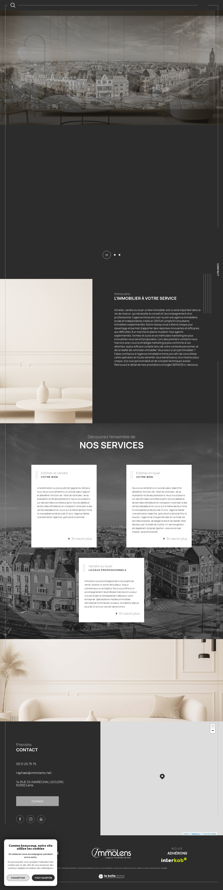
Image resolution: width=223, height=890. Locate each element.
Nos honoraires (106, 863)
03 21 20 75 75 (26, 758)
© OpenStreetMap (209, 828)
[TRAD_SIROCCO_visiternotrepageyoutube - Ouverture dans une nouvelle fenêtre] (41, 814)
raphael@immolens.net (34, 767)
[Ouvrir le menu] (202, 5)
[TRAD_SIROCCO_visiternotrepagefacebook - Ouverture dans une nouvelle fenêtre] (20, 814)
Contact (218, 269)
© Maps (195, 828)
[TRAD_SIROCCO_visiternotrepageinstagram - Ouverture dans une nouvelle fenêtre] (31, 814)
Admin (139, 863)
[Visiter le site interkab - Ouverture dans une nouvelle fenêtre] (174, 854)
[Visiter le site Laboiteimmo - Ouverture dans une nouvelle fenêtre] (111, 874)
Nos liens (145, 863)
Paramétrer (18, 877)
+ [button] (213, 720)
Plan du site (118, 863)
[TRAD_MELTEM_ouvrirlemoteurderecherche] (13, 5)
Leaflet (185, 828)
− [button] (213, 725)
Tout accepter (43, 877)
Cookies (164, 862)
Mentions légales (129, 863)
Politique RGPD (155, 863)
